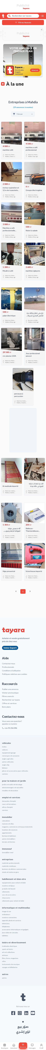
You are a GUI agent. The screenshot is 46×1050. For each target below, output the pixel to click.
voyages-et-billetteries (10, 967)
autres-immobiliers (8, 839)
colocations (6, 821)
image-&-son (6, 911)
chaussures (6, 898)
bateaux (4, 768)
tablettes (5, 936)
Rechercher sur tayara (11, 700)
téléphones (6, 926)
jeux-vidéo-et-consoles (10, 933)
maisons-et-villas (8, 824)
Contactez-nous (8, 663)
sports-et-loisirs (7, 949)
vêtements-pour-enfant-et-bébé (13, 901)
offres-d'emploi (7, 807)
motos (4, 747)
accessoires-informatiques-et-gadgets (15, 930)
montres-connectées (9, 917)
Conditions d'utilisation (11, 670)
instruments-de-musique (11, 964)
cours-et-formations (9, 804)
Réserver (35, 70)
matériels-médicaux (9, 866)
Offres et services (9, 703)
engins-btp (5, 765)
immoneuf (7, 849)
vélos (4, 961)
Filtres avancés (8, 696)
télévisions (6, 923)
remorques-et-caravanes (10, 756)
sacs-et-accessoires (9, 895)
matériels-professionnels (11, 863)
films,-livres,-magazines (10, 958)
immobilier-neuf (7, 852)
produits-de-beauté (8, 889)
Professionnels (8, 667)
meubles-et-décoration (10, 790)
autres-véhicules (8, 762)
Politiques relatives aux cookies (14, 674)
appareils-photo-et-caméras (11, 920)
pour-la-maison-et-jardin (14, 781)
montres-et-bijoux (8, 886)
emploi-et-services (11, 797)
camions (5, 774)
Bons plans (6, 707)
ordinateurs (6, 914)
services (5, 810)
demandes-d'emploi (9, 801)
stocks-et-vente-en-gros (10, 872)
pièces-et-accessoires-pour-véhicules (15, 771)
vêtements (6, 892)
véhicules (6, 743)
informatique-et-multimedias (16, 907)
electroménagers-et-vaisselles (12, 787)
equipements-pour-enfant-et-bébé (14, 883)
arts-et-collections (8, 952)
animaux (5, 955)
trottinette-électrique (9, 946)
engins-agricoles (7, 759)
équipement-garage (9, 753)
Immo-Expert (10, 648)
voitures (5, 750)
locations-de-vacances (10, 830)
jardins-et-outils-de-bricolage (12, 784)
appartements (7, 833)
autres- (4, 978)
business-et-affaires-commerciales (14, 869)
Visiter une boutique (10, 693)
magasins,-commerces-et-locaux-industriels (17, 827)
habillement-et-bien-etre (14, 879)
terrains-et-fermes (8, 842)
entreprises (7, 859)
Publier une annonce (10, 689)
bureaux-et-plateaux (9, 836)
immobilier (7, 817)
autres (5, 974)
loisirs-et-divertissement (14, 942)
